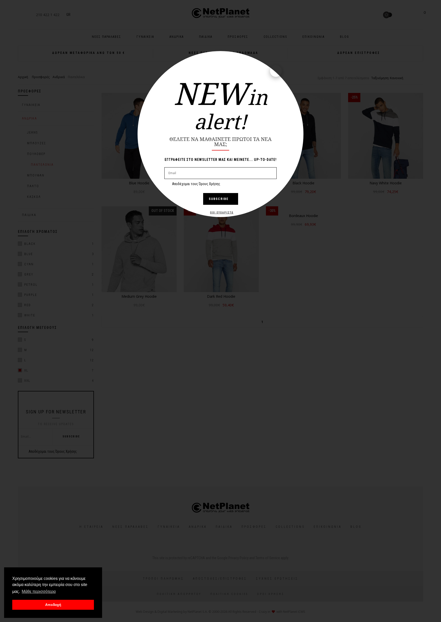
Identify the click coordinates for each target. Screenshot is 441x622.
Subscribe (219, 199)
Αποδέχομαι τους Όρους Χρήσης (196, 184)
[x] (276, 71)
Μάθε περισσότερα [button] (39, 591)
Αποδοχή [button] (53, 605)
